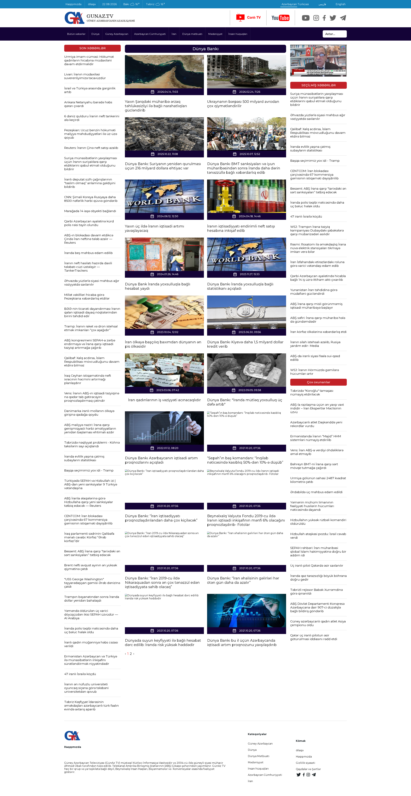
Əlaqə (92, 4)
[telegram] (343, 17)
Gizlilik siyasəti (305, 762)
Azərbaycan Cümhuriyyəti (150, 33)
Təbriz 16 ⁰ (155, 4)
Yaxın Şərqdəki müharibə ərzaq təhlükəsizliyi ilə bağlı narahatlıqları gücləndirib (156, 105)
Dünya (95, 33)
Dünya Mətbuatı (258, 756)
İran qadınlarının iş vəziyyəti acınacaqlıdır (164, 400)
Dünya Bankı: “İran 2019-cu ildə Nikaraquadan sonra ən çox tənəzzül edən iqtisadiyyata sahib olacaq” (162, 582)
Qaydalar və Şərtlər (308, 769)
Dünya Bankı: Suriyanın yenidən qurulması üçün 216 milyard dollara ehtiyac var (163, 166)
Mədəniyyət (215, 33)
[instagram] (316, 17)
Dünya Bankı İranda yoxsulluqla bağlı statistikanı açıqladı (240, 286)
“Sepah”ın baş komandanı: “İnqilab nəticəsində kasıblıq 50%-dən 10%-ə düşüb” (245, 460)
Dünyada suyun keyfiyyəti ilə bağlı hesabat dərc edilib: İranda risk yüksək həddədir (163, 642)
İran (174, 33)
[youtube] (281, 18)
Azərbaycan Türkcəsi (295, 4)
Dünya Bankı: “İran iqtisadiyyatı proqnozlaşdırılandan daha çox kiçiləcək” (161, 518)
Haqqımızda (73, 4)
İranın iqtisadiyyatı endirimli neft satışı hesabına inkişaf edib (241, 228)
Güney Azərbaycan (116, 33)
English (340, 4)
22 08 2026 (109, 4)
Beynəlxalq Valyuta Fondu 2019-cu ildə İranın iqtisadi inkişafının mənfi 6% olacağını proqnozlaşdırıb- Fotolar (246, 520)
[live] (248, 17)
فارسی (322, 4)
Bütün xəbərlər (76, 33)
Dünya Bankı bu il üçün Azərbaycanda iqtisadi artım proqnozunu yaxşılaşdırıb (242, 642)
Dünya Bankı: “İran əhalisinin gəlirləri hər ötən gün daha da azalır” (243, 580)
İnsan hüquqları (237, 33)
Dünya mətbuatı (192, 33)
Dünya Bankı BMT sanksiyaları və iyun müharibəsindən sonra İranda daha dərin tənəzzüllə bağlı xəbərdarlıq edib (243, 168)
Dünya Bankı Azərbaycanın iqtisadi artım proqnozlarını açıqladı (161, 460)
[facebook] (324, 17)
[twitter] (333, 17)
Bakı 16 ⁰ (131, 4)
